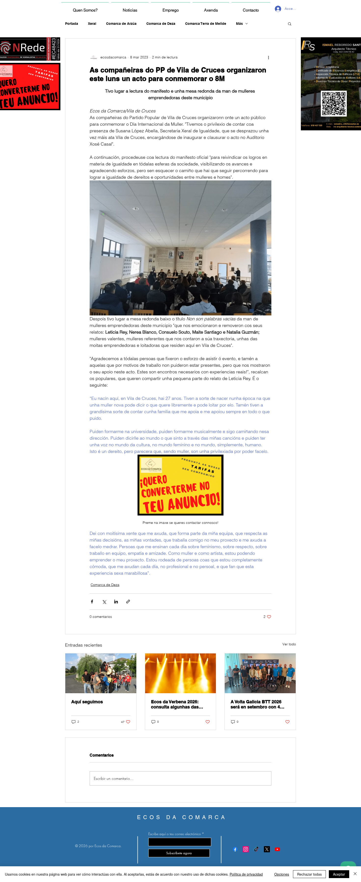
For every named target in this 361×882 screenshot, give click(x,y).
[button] (289, 24)
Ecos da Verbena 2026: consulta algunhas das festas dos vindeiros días (177, 704)
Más (239, 24)
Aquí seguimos (87, 701)
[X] (267, 849)
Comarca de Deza (160, 24)
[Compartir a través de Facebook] (92, 601)
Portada (71, 24)
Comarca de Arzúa (121, 24)
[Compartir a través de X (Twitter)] (104, 601)
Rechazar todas (309, 874)
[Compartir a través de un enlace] (128, 601)
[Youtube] (277, 849)
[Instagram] (246, 849)
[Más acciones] (268, 57)
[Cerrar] (355, 874)
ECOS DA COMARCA (182, 817)
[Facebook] (235, 849)
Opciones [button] (281, 874)
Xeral (92, 24)
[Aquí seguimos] (100, 673)
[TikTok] (256, 849)
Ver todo (289, 644)
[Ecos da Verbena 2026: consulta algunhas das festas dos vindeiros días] (180, 673)
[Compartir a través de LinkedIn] (116, 601)
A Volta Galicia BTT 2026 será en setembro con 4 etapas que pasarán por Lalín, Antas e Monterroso (258, 704)
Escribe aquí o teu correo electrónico (174, 834)
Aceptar (339, 874)
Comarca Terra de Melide (205, 24)
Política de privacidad (246, 874)
